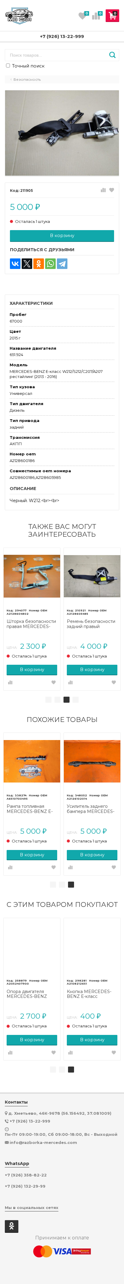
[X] (27, 263)
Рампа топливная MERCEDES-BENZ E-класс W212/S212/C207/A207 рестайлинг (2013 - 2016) (30, 809)
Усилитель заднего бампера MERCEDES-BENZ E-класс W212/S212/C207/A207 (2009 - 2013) (90, 809)
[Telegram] (62, 263)
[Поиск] (112, 55)
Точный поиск (28, 66)
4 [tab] (76, 700)
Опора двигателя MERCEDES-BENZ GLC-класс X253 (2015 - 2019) (31, 994)
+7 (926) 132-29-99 (25, 1186)
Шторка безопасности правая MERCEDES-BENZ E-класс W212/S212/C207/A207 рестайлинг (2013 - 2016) (31, 624)
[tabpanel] (32, 619)
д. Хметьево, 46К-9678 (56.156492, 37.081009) (59, 1113)
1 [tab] (48, 700)
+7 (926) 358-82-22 (26, 1175)
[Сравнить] (103, 190)
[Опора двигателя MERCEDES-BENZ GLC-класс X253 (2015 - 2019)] (32, 946)
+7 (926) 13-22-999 (62, 36)
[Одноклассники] (38, 263)
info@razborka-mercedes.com (43, 1142)
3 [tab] (67, 700)
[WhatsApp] (50, 263)
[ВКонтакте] (15, 263)
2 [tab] (57, 700)
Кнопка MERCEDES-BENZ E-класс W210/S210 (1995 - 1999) (92, 994)
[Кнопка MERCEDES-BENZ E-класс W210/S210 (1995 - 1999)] (92, 946)
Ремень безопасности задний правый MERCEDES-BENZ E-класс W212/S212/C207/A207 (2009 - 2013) (91, 624)
